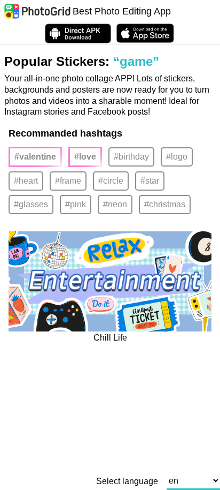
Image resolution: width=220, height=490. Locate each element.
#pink (75, 204)
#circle (110, 180)
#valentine (35, 156)
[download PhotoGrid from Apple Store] (145, 33)
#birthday (131, 156)
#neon (115, 204)
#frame (68, 180)
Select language (127, 481)
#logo (176, 156)
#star (149, 180)
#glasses (31, 204)
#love (85, 156)
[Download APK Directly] (78, 33)
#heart (26, 180)
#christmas (164, 204)
